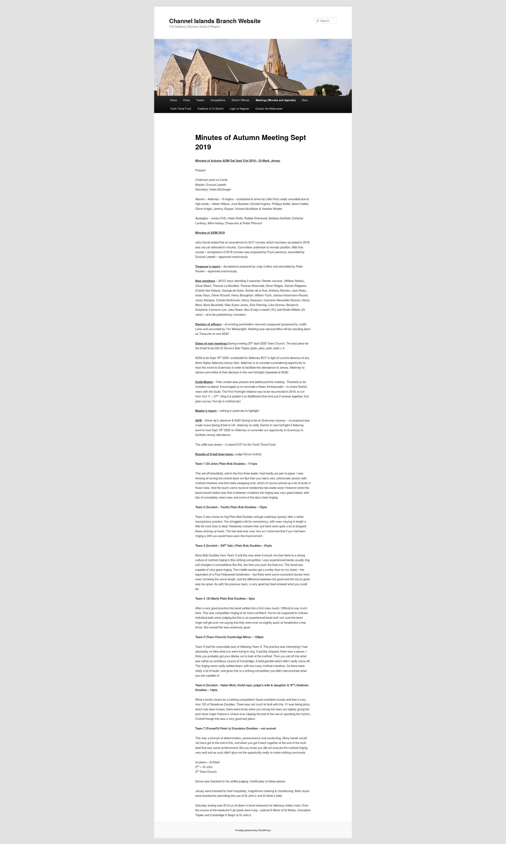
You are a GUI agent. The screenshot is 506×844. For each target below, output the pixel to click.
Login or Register (239, 108)
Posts (186, 100)
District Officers (240, 100)
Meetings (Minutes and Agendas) (276, 100)
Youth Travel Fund (180, 108)
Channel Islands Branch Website (215, 20)
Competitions (218, 100)
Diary (305, 100)
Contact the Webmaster (268, 108)
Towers (200, 100)
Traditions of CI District (210, 108)
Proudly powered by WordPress (253, 830)
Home (173, 100)
